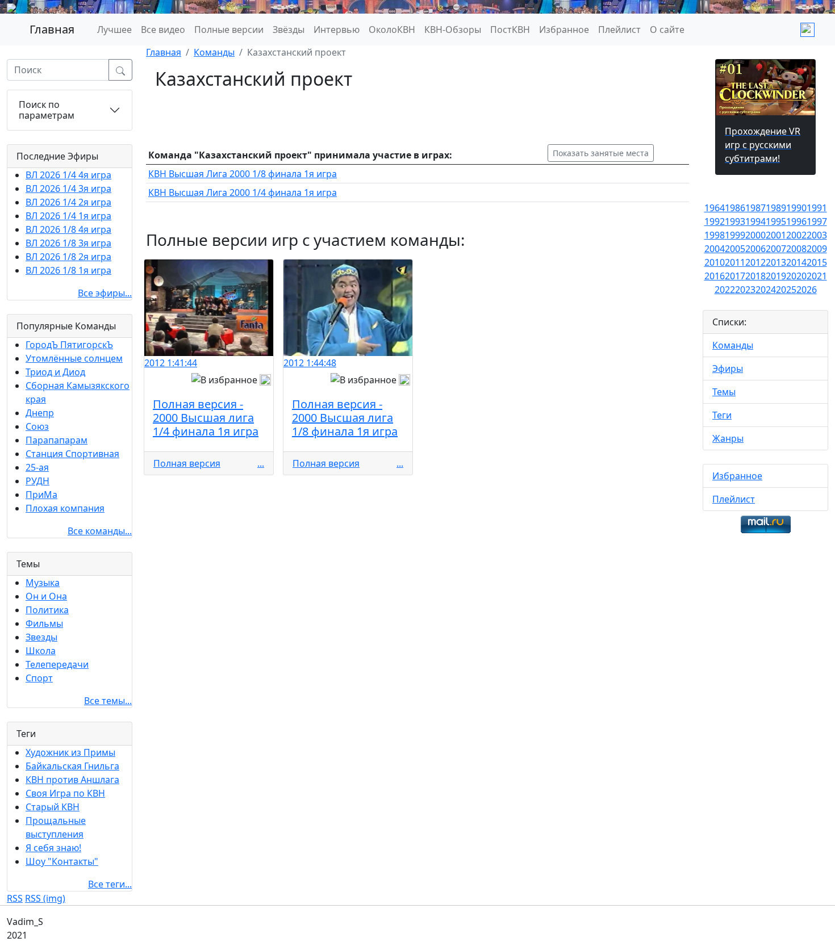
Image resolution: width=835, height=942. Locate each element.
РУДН (37, 481)
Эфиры (727, 368)
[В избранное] (224, 380)
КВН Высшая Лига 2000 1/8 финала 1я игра (242, 174)
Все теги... (110, 884)
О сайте (667, 29)
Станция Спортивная (72, 453)
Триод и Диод (55, 372)
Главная (52, 29)
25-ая (37, 467)
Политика (47, 610)
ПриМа (41, 494)
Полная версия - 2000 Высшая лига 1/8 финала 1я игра (345, 417)
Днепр (40, 413)
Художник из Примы (70, 752)
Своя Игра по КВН (65, 793)
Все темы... (108, 700)
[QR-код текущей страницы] (807, 29)
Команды (214, 52)
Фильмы (44, 623)
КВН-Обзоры (452, 29)
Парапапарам (56, 440)
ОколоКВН (392, 29)
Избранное (564, 29)
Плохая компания (65, 508)
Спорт (39, 678)
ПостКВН (510, 29)
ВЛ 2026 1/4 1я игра (68, 216)
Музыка (43, 582)
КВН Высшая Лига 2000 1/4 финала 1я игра (242, 192)
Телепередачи (57, 664)
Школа (41, 650)
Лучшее (114, 29)
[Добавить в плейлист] (265, 380)
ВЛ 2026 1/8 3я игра (68, 243)
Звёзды (288, 29)
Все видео (163, 29)
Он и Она (46, 596)
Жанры (728, 438)
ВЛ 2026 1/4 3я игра (68, 188)
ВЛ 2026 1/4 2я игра (68, 202)
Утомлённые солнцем (74, 358)
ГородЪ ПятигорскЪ (69, 344)
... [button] (260, 463)
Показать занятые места (601, 153)
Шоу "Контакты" (62, 861)
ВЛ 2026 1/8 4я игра (68, 229)
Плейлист (619, 29)
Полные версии (229, 29)
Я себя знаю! (53, 847)
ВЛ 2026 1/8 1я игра (68, 270)
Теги (722, 415)
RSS (15, 898)
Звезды (41, 637)
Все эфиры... (105, 293)
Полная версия (186, 463)
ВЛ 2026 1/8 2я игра (68, 256)
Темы (724, 392)
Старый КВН (53, 807)
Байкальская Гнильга (72, 766)
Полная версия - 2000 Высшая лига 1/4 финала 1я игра (205, 417)
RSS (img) (45, 898)
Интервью (337, 29)
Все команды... (100, 531)
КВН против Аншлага (72, 779)
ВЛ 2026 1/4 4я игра (68, 175)
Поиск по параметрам (46, 110)
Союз (37, 426)
